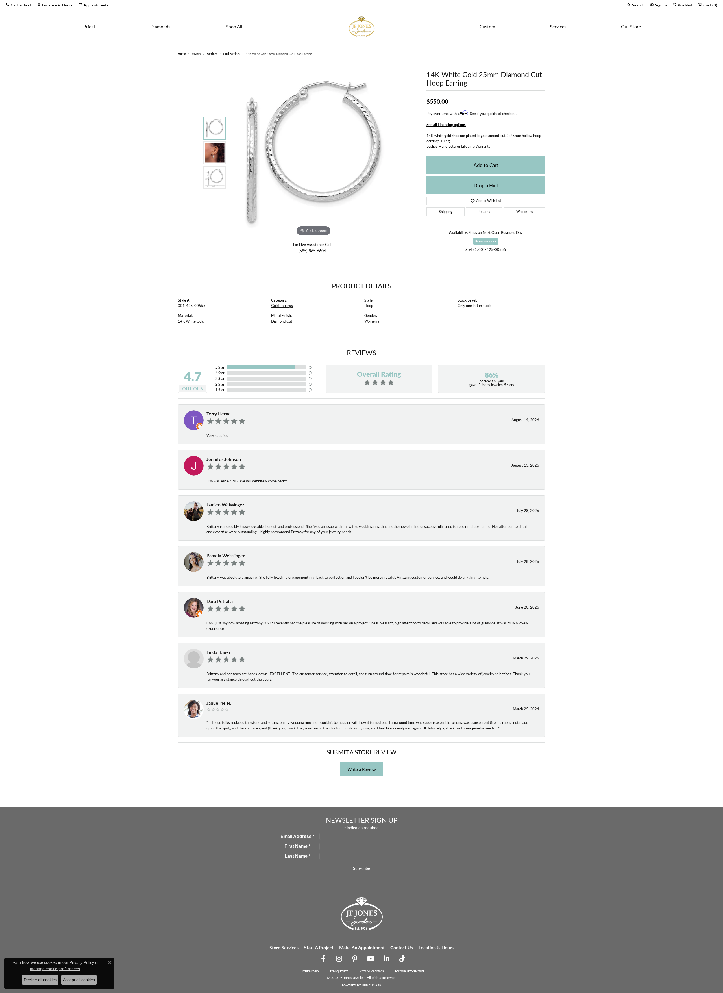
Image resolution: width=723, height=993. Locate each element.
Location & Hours (436, 947)
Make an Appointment (362, 947)
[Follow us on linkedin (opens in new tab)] (386, 958)
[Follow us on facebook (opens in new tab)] (323, 958)
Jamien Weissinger (225, 504)
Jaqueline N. (218, 703)
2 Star (219, 384)
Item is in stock (485, 241)
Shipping (445, 211)
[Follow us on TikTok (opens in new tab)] (402, 958)
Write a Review (361, 769)
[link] (55, 5)
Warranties (524, 211)
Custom (487, 26)
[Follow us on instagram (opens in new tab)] (339, 958)
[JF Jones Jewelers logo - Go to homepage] (361, 26)
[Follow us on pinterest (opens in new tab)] (354, 958)
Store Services (284, 947)
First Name (297, 846)
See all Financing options (446, 124)
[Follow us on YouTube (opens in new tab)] (370, 958)
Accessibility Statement (409, 971)
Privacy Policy (339, 971)
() (310, 367)
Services (558, 26)
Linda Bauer (218, 652)
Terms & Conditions (371, 971)
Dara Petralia (219, 601)
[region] (313, 153)
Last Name (297, 856)
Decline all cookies (40, 979)
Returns (484, 211)
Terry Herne (218, 413)
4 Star (219, 373)
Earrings (212, 54)
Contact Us (401, 947)
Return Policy (310, 971)
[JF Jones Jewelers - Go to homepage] (361, 913)
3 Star (219, 378)
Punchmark (371, 985)
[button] (18, 5)
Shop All (234, 26)
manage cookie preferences (55, 968)
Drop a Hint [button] (486, 185)
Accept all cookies (79, 979)
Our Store (631, 26)
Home (182, 54)
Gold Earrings (231, 54)
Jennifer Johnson (223, 459)
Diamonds (160, 26)
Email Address (297, 836)
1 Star (219, 389)
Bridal (89, 26)
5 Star (219, 367)
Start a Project (319, 947)
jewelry (196, 54)
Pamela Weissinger (225, 555)
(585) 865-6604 (312, 250)
